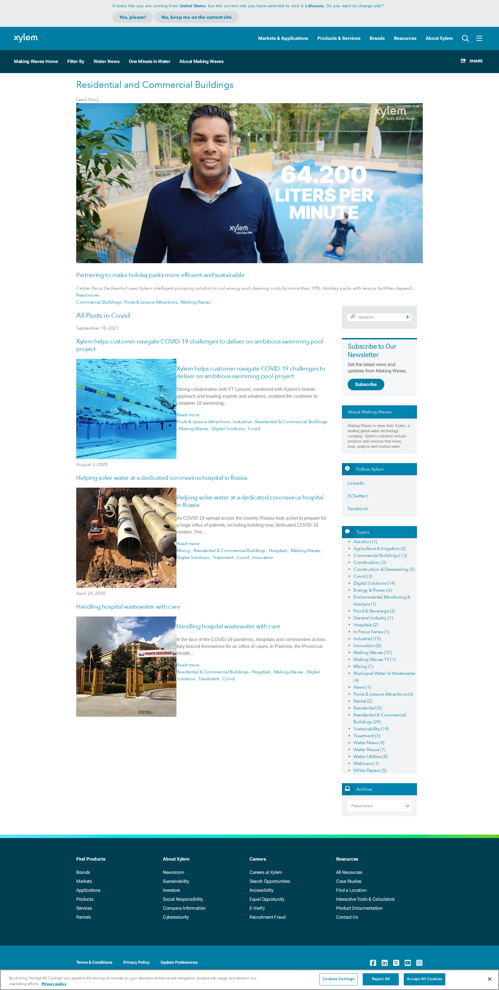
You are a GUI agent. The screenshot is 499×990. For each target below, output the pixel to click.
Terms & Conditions (94, 962)
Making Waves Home (36, 61)
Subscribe (366, 384)
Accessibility (261, 890)
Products (84, 899)
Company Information (184, 908)
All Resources (349, 872)
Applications (88, 890)
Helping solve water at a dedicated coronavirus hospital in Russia (161, 477)
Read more (87, 295)
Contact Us (347, 917)
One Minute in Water (149, 61)
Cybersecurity (176, 917)
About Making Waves (201, 61)
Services (84, 908)
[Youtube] (407, 962)
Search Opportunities (270, 881)
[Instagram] (419, 962)
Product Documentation (359, 908)
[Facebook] (373, 962)
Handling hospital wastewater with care (128, 606)
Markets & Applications (283, 38)
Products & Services (338, 38)
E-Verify (257, 908)
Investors (171, 890)
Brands (377, 38)
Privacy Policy (136, 962)
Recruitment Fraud (268, 917)
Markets (84, 881)
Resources (405, 38)
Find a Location (351, 890)
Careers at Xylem (266, 872)
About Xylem (439, 38)
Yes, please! (132, 17)
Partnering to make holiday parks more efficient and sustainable (160, 274)
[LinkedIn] (384, 962)
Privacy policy (54, 983)
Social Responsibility (183, 899)
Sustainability (176, 881)
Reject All (381, 979)
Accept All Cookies (424, 979)
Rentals (83, 917)
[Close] (489, 979)
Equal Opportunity (267, 899)
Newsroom (173, 872)
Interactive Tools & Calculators (365, 899)
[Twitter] (396, 962)
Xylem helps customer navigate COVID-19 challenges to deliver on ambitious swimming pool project (250, 372)
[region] (249, 979)
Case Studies (349, 881)
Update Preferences (179, 962)
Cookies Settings (339, 979)
